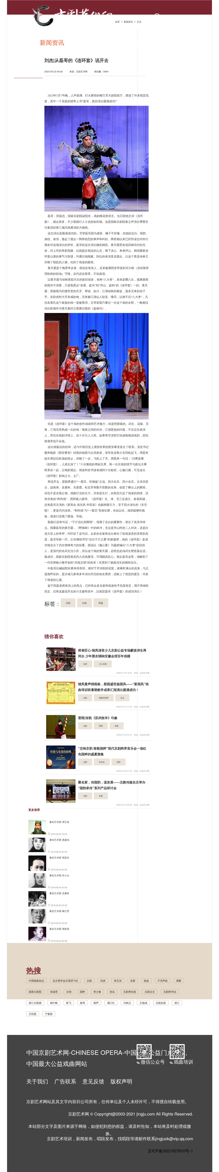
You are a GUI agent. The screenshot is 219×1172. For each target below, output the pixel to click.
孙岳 (112, 992)
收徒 (146, 980)
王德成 (143, 1003)
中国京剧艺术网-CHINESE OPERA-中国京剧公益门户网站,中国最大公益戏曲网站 (106, 1056)
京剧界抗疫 (129, 992)
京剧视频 (114, 42)
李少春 (97, 992)
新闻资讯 (52, 42)
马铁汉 (127, 1003)
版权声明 (121, 1081)
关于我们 (37, 1081)
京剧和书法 (169, 992)
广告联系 (65, 1081)
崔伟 (82, 1003)
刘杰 (102, 980)
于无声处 (162, 980)
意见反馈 (93, 1081)
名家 (132, 980)
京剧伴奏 (145, 42)
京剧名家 (177, 42)
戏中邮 (54, 1003)
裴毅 (178, 980)
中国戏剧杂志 (36, 980)
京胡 (68, 992)
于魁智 (49, 1014)
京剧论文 (150, 992)
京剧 (89, 980)
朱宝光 (118, 980)
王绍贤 (32, 1014)
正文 (139, 21)
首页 (27, 42)
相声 (96, 1003)
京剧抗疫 (161, 1003)
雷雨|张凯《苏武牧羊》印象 (98, 717)
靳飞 (68, 1003)
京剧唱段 (83, 42)
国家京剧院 (35, 992)
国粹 (82, 992)
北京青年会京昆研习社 (65, 980)
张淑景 (54, 992)
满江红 (111, 1003)
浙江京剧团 (35, 1003)
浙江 (177, 1003)
